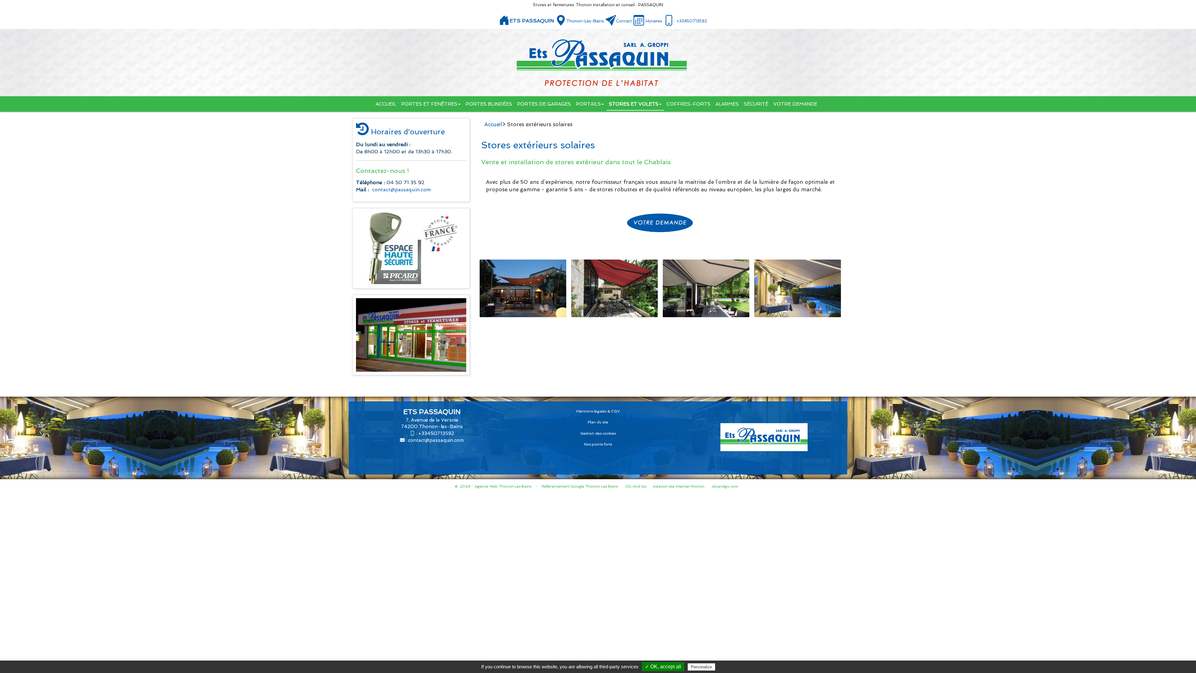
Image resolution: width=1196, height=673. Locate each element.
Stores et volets (633, 104)
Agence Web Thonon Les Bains (503, 486)
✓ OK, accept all (663, 666)
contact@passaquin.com (401, 190)
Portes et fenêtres (429, 104)
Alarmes (727, 104)
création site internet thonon (679, 486)
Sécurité (756, 104)
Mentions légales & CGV (598, 411)
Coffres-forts (688, 104)
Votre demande (795, 104)
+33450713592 (436, 433)
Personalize (701, 667)
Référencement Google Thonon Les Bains (580, 486)
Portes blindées (489, 104)
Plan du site (598, 422)
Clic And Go (636, 486)
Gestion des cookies (598, 433)
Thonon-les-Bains (585, 21)
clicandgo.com (725, 486)
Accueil (386, 104)
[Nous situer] (561, 20)
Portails (588, 104)
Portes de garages (544, 104)
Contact (624, 21)
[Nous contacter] (610, 20)
